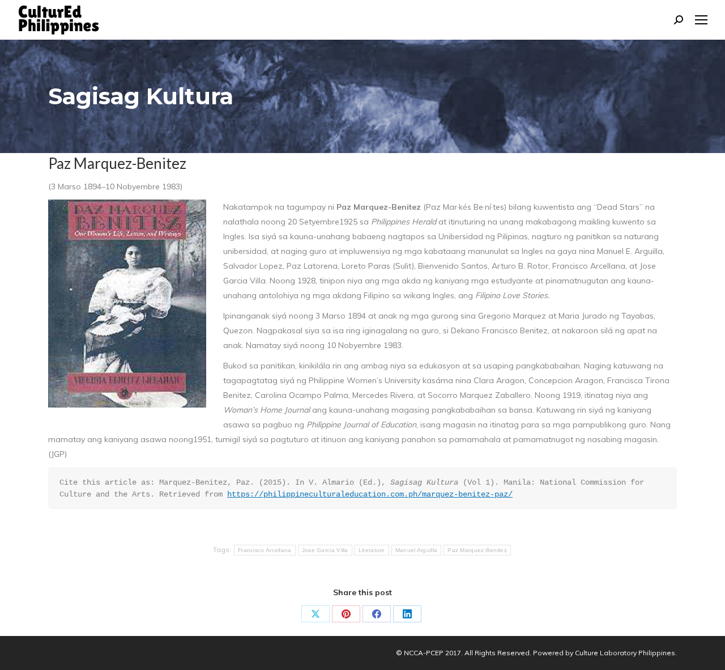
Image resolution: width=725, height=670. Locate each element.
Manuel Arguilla (416, 550)
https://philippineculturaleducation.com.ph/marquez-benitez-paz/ (370, 494)
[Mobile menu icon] (701, 20)
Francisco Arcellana (265, 550)
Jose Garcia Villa (325, 550)
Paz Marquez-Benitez (477, 550)
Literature (372, 550)
